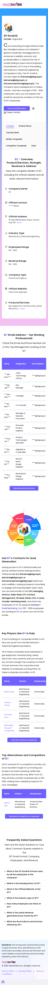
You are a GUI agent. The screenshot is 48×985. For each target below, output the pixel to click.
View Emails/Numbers (17, 108)
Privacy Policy (8, 971)
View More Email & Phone (24, 488)
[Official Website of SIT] (33, 108)
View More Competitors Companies (24, 816)
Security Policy (25, 971)
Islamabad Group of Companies (9, 728)
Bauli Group (9, 692)
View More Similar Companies (24, 740)
